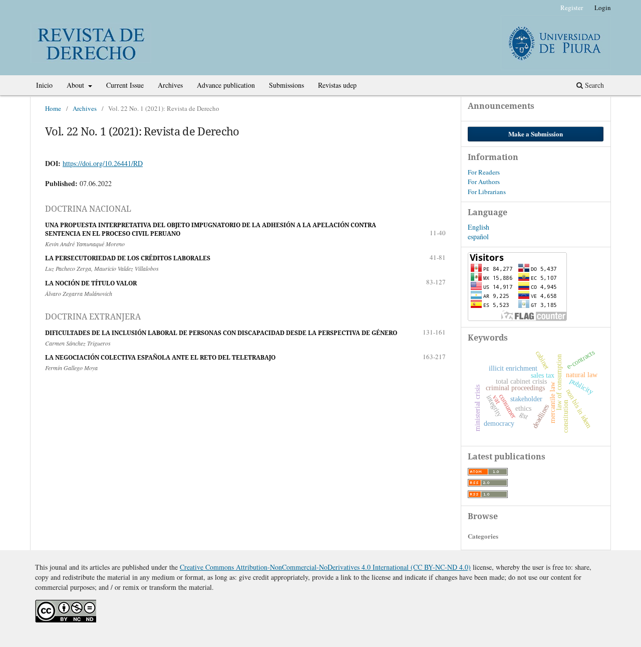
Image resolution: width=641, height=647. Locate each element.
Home (53, 108)
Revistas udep (337, 85)
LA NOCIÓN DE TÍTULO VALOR (91, 283)
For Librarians (487, 191)
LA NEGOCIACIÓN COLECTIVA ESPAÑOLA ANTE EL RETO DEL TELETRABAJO (160, 357)
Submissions (286, 85)
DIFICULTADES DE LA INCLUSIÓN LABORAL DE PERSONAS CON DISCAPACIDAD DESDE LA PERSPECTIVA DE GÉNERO (221, 333)
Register (571, 7)
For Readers (484, 172)
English (478, 227)
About (76, 85)
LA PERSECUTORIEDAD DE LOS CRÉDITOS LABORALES (127, 258)
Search (593, 85)
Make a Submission (535, 133)
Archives (170, 85)
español (478, 236)
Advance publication (226, 85)
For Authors (484, 181)
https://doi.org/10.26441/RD (103, 163)
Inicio (44, 85)
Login (602, 7)
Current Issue (125, 85)
